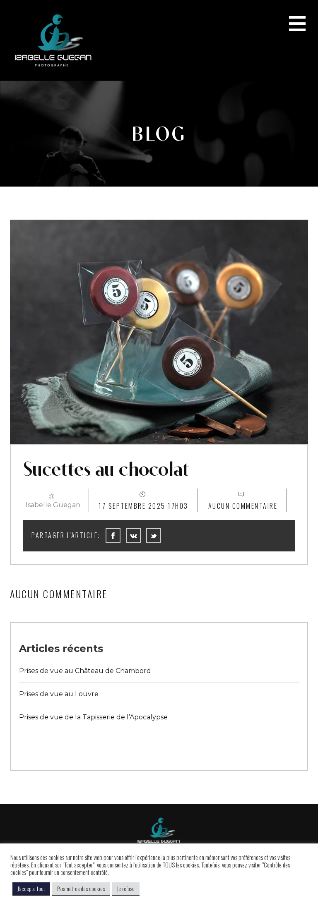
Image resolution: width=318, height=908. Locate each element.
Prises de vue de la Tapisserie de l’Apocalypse (93, 717)
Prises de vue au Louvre (59, 694)
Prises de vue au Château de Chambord (85, 671)
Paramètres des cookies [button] (81, 888)
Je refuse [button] (126, 888)
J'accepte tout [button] (31, 888)
